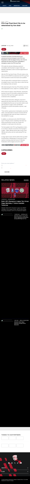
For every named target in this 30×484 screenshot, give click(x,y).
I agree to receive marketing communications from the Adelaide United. (15, 168)
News (7, 21)
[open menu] (2, 2)
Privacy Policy (12, 165)
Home (2, 21)
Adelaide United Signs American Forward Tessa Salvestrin (20, 323)
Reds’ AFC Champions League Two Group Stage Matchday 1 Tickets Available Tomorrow (15, 203)
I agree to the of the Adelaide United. (14, 165)
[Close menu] (27, 476)
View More (26, 180)
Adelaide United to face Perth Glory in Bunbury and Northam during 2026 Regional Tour (21, 217)
